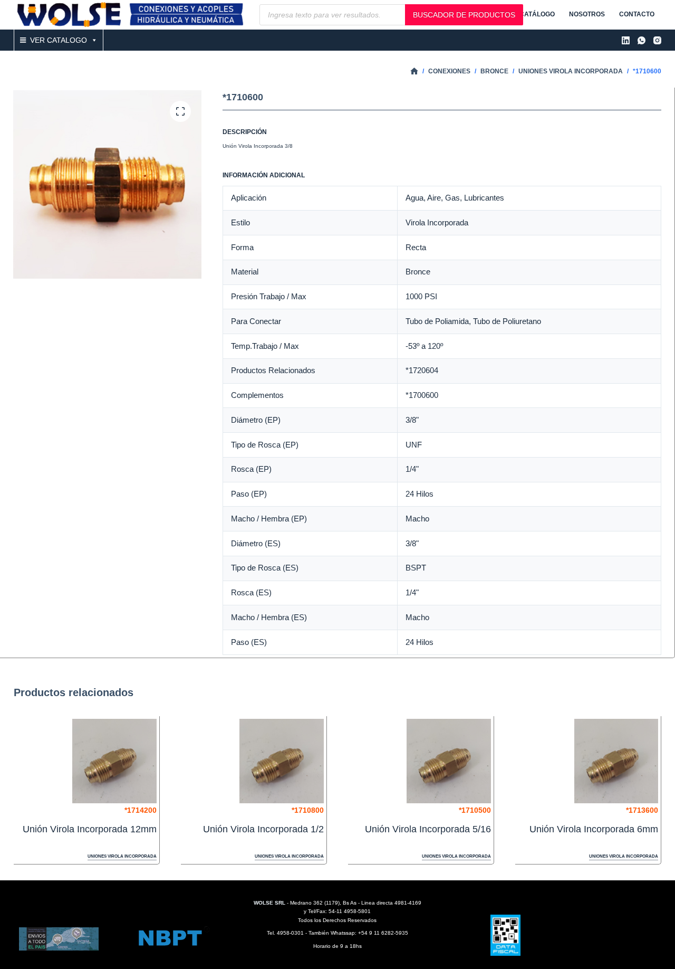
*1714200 (140, 810)
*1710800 (308, 810)
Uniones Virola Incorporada (122, 856)
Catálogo (537, 14)
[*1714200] (114, 761)
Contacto (636, 14)
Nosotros (587, 14)
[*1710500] (449, 761)
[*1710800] (281, 761)
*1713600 (642, 810)
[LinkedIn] (626, 40)
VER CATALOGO (58, 40)
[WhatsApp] (641, 40)
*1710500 (475, 810)
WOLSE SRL (269, 903)
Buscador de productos (464, 15)
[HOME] (414, 71)
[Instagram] (657, 40)
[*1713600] (616, 761)
